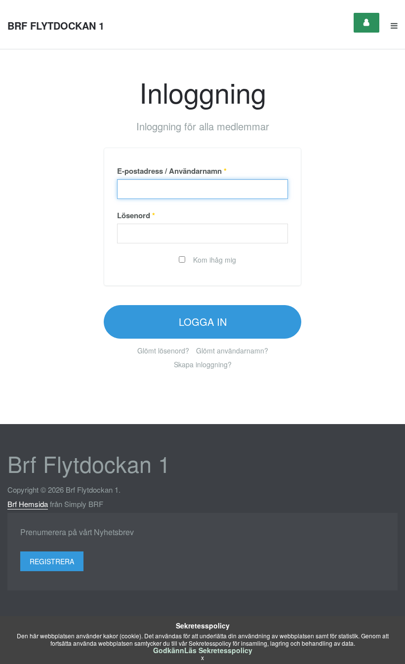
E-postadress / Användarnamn (172, 170)
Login (366, 23)
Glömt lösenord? (163, 350)
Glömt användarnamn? (232, 350)
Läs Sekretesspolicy (218, 650)
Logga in (203, 321)
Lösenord (136, 215)
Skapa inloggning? (203, 364)
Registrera (52, 561)
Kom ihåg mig (213, 260)
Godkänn (168, 650)
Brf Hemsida (27, 504)
